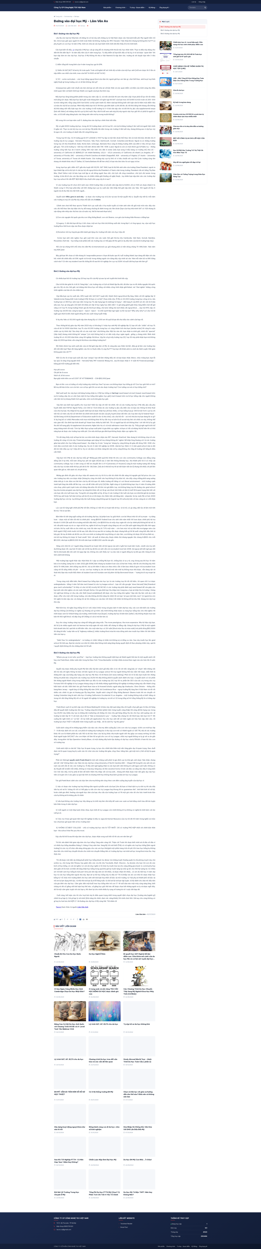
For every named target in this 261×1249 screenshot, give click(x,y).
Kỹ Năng (152, 7)
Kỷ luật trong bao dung (182, 102)
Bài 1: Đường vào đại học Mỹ (171, 27)
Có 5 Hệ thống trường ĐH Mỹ (101, 1092)
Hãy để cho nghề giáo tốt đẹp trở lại (186, 162)
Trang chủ (58, 16)
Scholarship (68, 16)
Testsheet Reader (126, 1224)
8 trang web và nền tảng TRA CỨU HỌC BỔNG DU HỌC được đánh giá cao (103, 991)
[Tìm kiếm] (205, 7)
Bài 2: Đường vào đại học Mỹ (170, 30)
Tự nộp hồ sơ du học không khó (136, 1024)
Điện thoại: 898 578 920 (64, 1226)
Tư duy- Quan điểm (137, 7)
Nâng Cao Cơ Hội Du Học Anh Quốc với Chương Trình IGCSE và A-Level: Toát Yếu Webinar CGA (69, 1026)
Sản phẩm (107, 7)
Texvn (58, 907)
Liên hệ (194, 2)
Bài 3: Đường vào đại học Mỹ (170, 34)
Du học (76, 16)
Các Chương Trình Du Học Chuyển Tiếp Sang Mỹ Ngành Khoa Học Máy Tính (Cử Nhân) (138, 991)
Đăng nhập (202, 2)
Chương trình (120, 7)
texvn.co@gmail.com (63, 1230)
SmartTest (124, 1227)
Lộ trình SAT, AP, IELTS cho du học (103, 1024)
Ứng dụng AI (164, 7)
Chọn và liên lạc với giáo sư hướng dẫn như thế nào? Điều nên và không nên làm (138, 1094)
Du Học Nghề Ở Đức (97, 954)
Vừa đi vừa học (178, 90)
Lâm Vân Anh (82, 907)
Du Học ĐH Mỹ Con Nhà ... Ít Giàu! (137, 1160)
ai (73, 50)
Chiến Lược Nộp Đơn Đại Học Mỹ (102, 1160)
